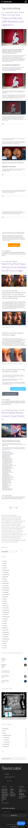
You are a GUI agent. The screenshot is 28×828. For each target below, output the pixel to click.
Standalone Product (7, 735)
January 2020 (5, 585)
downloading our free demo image (9, 70)
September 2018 (6, 616)
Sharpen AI (4, 342)
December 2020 (6, 570)
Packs (4, 730)
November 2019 (6, 590)
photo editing (12, 252)
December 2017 (6, 632)
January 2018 (5, 630)
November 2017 (6, 634)
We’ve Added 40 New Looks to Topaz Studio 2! (12, 416)
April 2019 (5, 603)
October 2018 (5, 614)
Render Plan (6, 737)
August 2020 (5, 576)
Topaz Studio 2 (9, 495)
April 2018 (5, 625)
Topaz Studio (13, 498)
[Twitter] (15, 826)
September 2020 (6, 574)
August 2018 (5, 618)
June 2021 (5, 563)
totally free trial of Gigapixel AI (14, 69)
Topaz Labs (19, 253)
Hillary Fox (16, 12)
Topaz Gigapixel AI (13, 253)
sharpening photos (18, 402)
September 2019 (6, 594)
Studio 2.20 (14, 443)
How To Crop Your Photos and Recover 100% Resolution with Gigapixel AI (12, 20)
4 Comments (22, 410)
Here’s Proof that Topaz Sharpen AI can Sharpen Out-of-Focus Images (13, 267)
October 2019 (5, 592)
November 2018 (6, 612)
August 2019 (5, 596)
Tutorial (24, 253)
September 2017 (6, 638)
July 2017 (5, 643)
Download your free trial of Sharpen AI (9, 379)
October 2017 (5, 636)
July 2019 (5, 598)
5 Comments (21, 12)
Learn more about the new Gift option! (14, 718)
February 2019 (6, 605)
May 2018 (5, 623)
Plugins (4, 733)
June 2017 (5, 645)
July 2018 (5, 621)
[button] (26, 2)
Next (16, 507)
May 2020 (5, 578)
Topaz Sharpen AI (7, 404)
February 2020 (6, 583)
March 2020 (5, 581)
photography (6, 402)
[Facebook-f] (10, 826)
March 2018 (5, 627)
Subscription (7, 742)
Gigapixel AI (21, 59)
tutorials (3, 255)
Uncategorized (6, 746)
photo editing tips (5, 253)
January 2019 (5, 607)
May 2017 (5, 647)
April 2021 (5, 567)
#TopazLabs (6, 383)
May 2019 (5, 601)
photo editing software (19, 252)
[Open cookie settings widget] (25, 825)
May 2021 (5, 565)
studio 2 (3, 498)
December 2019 (6, 587)
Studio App (6, 739)
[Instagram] (17, 826)
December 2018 (6, 610)
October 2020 (5, 572)
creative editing (7, 497)
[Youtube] (12, 826)
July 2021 (5, 561)
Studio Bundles (6, 744)
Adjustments (5, 728)
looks (12, 497)
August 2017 (5, 641)
